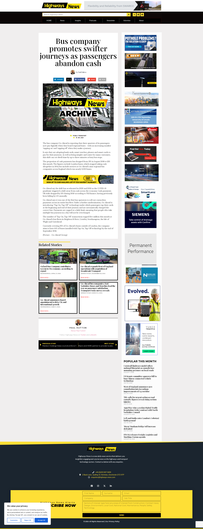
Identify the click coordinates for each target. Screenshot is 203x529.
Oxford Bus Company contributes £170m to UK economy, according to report (56, 268)
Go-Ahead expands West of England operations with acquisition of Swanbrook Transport (97, 268)
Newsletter (111, 20)
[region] (27, 514)
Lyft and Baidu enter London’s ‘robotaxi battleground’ (141, 419)
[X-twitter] (134, 14)
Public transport (79, 135)
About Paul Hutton (78, 331)
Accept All (41, 520)
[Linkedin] (138, 14)
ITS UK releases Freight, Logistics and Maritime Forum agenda (140, 435)
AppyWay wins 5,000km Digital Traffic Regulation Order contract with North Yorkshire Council (141, 410)
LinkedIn (93, 335)
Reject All (27, 520)
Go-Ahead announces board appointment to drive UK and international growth (53, 302)
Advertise (126, 20)
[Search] (128, 14)
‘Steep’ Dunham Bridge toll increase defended (140, 427)
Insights (78, 20)
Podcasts (92, 20)
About (141, 20)
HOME (49, 20)
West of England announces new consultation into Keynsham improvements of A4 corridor (138, 389)
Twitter (83, 335)
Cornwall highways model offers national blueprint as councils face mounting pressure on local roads (139, 368)
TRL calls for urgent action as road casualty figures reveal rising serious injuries (140, 399)
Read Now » (44, 277)
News (62, 20)
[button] (58, 79)
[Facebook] (142, 14)
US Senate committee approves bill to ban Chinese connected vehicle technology (140, 378)
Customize (14, 520)
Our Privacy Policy (112, 521)
